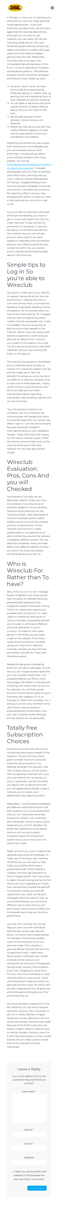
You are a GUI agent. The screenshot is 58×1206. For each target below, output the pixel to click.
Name (29, 1129)
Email (29, 1143)
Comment (29, 1091)
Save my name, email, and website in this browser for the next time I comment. (30, 1175)
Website (29, 1157)
